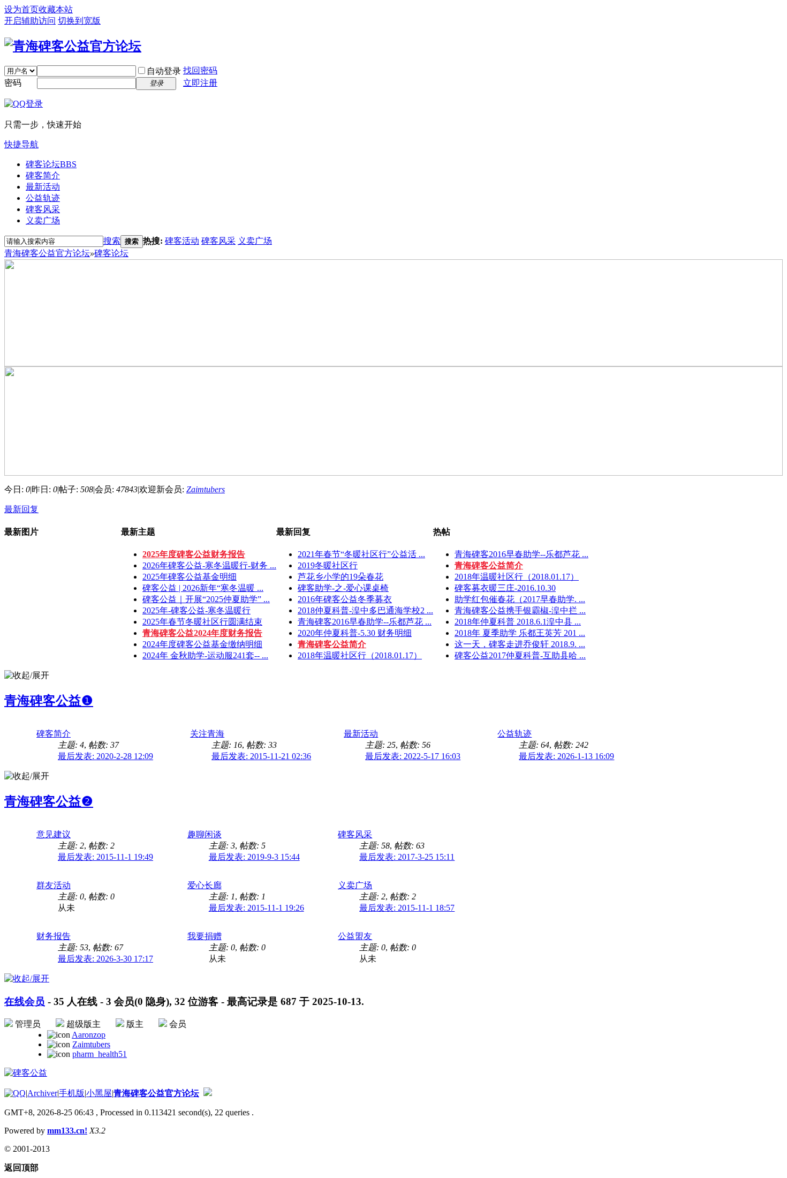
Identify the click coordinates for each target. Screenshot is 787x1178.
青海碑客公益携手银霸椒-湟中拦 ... (520, 610)
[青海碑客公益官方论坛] (72, 46)
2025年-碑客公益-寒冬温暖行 (196, 610)
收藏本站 (56, 9)
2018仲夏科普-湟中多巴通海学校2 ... (365, 610)
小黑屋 (99, 1093)
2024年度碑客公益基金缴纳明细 (202, 644)
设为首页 (21, 9)
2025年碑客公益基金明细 (189, 576)
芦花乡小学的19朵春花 (340, 576)
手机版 (72, 1093)
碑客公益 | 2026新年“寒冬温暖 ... (202, 587)
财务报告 (53, 936)
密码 (12, 82)
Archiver (42, 1093)
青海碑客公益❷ (48, 801)
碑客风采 (43, 209)
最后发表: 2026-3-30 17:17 (105, 958)
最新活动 (43, 186)
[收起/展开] (26, 675)
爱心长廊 (204, 885)
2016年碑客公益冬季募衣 (345, 599)
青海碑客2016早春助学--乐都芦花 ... (365, 621)
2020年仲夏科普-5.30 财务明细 (355, 632)
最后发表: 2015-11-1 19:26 (256, 907)
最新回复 (21, 509)
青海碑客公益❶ (48, 701)
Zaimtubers (205, 489)
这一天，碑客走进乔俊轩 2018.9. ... (520, 644)
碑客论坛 (51, 164)
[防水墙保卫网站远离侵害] (207, 1093)
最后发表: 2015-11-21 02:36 (261, 756)
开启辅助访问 (30, 20)
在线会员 (24, 1001)
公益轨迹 (43, 197)
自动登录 (164, 71)
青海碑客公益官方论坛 (47, 253)
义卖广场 (43, 220)
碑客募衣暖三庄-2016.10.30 (505, 587)
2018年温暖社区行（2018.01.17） (360, 655)
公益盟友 (355, 936)
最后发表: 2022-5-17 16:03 (412, 756)
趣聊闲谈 (204, 834)
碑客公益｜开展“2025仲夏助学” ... (206, 599)
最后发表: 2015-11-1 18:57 (407, 907)
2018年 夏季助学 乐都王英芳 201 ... (520, 632)
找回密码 (200, 70)
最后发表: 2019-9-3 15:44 (254, 856)
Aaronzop (88, 1034)
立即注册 (200, 82)
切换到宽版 (79, 20)
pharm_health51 (99, 1054)
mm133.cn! (67, 1130)
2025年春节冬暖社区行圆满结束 (202, 621)
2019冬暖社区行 (328, 565)
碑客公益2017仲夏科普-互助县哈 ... (520, 655)
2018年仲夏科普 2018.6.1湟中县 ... (518, 621)
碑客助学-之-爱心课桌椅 (343, 587)
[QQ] (15, 1093)
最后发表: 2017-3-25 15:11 (407, 856)
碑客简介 (43, 175)
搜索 (111, 240)
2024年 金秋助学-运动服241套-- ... (205, 655)
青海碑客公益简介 (332, 644)
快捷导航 (21, 144)
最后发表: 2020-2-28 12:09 (105, 756)
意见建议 (53, 834)
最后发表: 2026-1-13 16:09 (566, 756)
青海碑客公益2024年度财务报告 (202, 632)
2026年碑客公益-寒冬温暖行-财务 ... (209, 565)
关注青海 (207, 733)
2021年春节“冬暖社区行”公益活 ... (361, 554)
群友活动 (53, 885)
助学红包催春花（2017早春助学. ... (520, 599)
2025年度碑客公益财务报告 (193, 554)
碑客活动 (182, 240)
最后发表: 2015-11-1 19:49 (105, 856)
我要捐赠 (204, 936)
